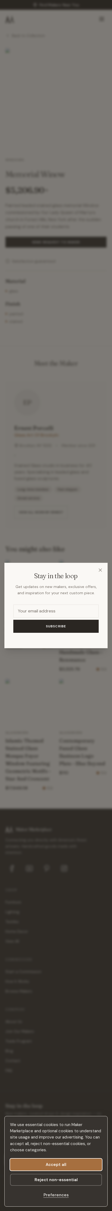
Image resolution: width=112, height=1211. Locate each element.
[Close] (100, 570)
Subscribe (56, 626)
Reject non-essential (56, 1179)
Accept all (56, 1164)
